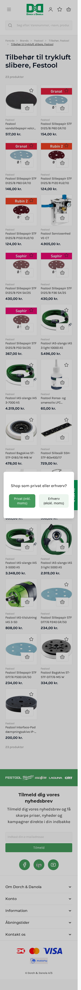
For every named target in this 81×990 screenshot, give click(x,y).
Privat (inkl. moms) (22, 500)
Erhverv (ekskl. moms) (54, 500)
